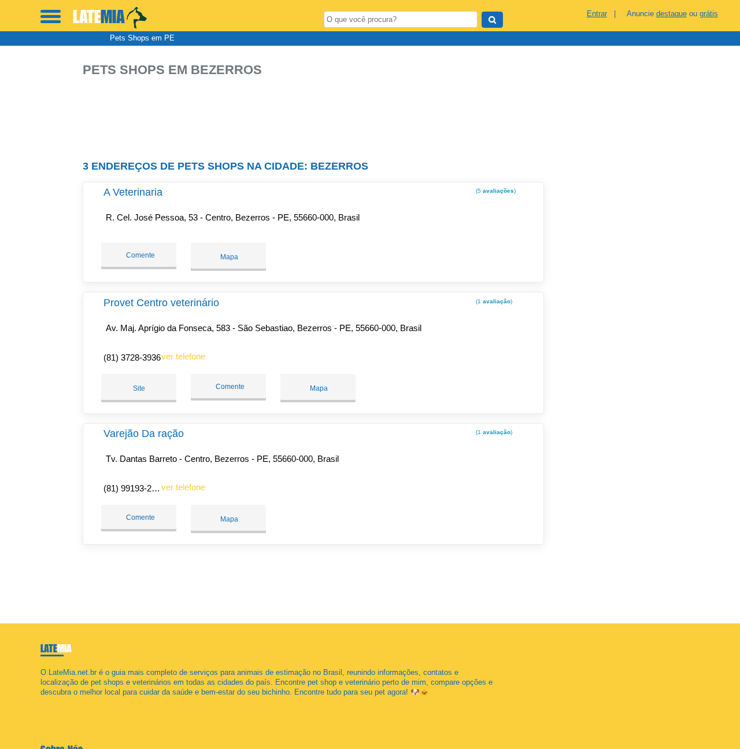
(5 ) (495, 191)
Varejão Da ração (143, 433)
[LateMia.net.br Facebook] (43, 702)
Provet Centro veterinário (161, 303)
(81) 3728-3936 (132, 357)
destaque (671, 13)
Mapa (228, 257)
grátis (709, 13)
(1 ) (493, 301)
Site (139, 388)
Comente (139, 255)
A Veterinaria (132, 192)
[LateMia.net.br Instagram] (53, 702)
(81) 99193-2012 (134, 488)
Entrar (597, 13)
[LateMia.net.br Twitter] (48, 702)
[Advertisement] (317, 113)
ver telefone (183, 356)
